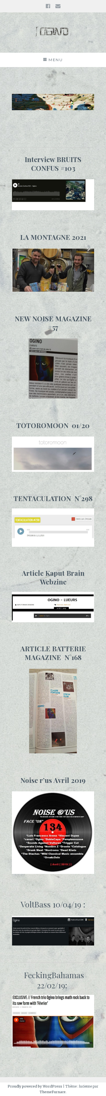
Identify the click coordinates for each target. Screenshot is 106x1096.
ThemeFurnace (53, 1092)
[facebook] (48, 6)
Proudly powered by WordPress (35, 1086)
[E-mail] (57, 6)
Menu (56, 59)
